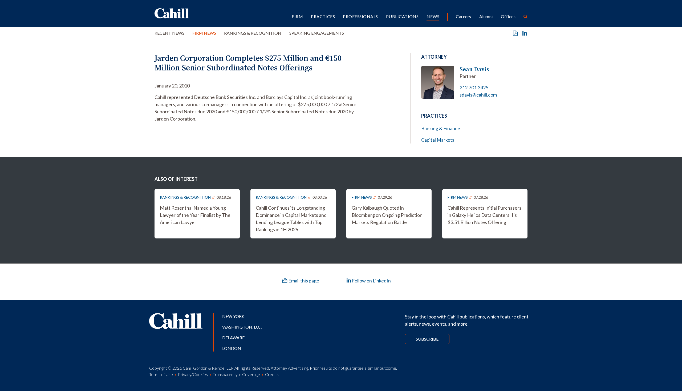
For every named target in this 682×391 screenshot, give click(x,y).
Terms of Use (161, 374)
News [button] (433, 16)
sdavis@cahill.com (478, 95)
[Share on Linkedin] (524, 33)
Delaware (233, 337)
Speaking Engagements (316, 32)
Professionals (360, 16)
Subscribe (427, 338)
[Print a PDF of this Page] (515, 33)
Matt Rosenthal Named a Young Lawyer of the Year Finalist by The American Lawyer (195, 215)
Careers (463, 16)
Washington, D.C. (242, 326)
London (231, 348)
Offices (508, 16)
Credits (272, 374)
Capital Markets (437, 140)
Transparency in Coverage (236, 374)
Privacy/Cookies (193, 374)
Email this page (303, 281)
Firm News (204, 32)
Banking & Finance (440, 128)
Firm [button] (297, 16)
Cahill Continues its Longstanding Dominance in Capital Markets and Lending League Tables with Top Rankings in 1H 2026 (291, 218)
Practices (323, 16)
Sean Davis (474, 69)
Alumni (486, 16)
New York (233, 316)
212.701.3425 (474, 87)
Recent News (169, 32)
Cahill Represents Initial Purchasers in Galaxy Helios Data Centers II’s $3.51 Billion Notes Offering (484, 215)
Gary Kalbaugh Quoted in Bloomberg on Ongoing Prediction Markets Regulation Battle (387, 215)
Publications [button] (402, 16)
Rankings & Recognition (252, 32)
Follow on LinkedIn (371, 281)
